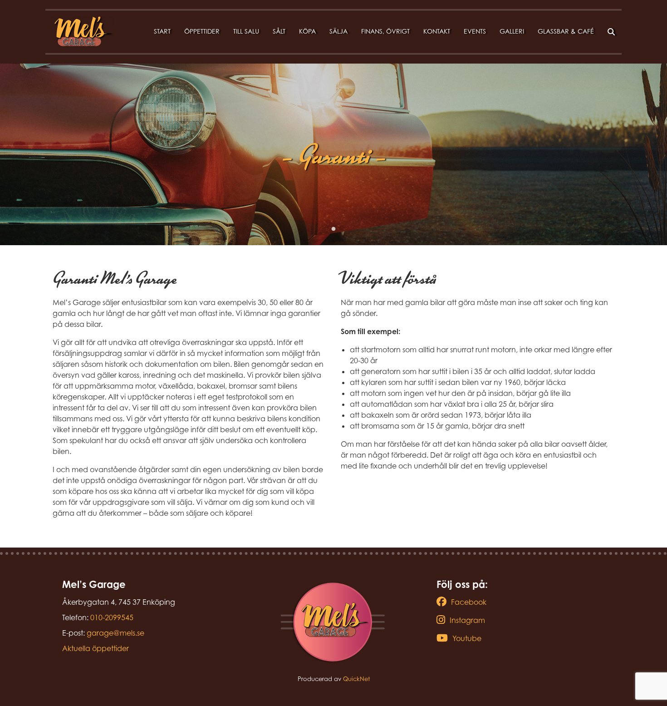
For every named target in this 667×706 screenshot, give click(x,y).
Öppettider (202, 31)
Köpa (307, 31)
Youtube (466, 638)
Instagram (467, 620)
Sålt (279, 31)
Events (475, 31)
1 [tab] (333, 229)
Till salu (246, 31)
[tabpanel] (333, 154)
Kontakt (436, 31)
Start (162, 31)
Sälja (338, 31)
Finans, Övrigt (385, 31)
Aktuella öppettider (95, 648)
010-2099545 (111, 617)
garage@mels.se (115, 632)
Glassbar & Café (566, 31)
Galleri (512, 31)
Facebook (468, 602)
